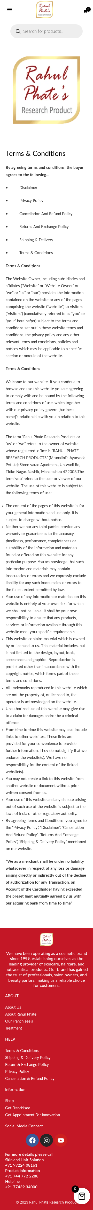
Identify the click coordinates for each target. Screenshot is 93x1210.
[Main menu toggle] (9, 9)
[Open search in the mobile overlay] (46, 31)
